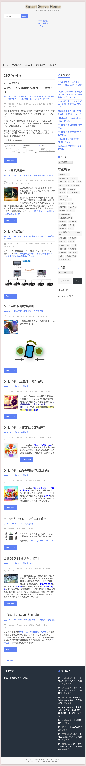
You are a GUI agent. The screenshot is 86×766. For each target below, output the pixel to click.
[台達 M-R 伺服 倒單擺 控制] (11, 575)
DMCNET (22, 529)
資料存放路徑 (64, 245)
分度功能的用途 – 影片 (42, 445)
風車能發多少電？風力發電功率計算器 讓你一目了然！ (69, 710)
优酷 (36, 410)
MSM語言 (39, 104)
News (31, 563)
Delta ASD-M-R (23, 104)
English (43, 25)
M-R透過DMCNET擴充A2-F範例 (25, 519)
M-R (34, 104)
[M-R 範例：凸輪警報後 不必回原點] (11, 487)
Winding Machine (34, 181)
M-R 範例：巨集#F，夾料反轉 (23, 381)
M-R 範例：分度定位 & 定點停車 (25, 427)
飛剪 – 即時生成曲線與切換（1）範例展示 (70, 681)
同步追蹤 (63, 228)
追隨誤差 (63, 249)
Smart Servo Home (43, 6)
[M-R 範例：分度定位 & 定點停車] (11, 444)
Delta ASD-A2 (64, 175)
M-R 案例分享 (9, 99)
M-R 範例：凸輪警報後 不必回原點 (26, 470)
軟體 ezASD (46, 99)
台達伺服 (28, 65)
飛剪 (61, 256)
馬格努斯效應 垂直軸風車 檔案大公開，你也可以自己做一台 (70, 104)
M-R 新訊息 (28, 175)
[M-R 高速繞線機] (11, 188)
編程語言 (63, 241)
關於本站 (52, 65)
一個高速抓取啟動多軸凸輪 (21, 615)
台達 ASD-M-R (46, 584)
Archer (8, 386)
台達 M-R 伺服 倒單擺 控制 (21, 558)
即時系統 (41, 568)
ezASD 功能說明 (48, 96)
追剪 (30, 391)
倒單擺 (36, 568)
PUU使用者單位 (74, 193)
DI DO (75, 178)
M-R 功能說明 (29, 236)
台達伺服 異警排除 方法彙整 (16, 678)
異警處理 (31, 480)
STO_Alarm (64, 196)
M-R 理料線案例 (14, 231)
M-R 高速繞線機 (14, 171)
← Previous (8, 660)
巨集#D (47, 496)
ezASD (30, 104)
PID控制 (31, 568)
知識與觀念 (16, 65)
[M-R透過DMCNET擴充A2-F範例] (11, 533)
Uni (7, 524)
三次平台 (42, 181)
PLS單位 (72, 189)
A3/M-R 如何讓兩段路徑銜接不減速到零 (28, 90)
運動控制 (8, 183)
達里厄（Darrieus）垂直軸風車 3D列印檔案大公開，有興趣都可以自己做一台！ (70, 95)
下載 (71, 203)
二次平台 (45, 104)
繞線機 (72, 241)
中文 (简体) (43, 23)
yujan (8, 96)
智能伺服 (27, 99)
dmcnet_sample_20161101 (43, 541)
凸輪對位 (31, 244)
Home (5, 65)
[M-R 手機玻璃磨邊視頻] (11, 321)
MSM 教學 (19, 99)
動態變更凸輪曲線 (66, 218)
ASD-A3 (30, 96)
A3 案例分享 (21, 96)
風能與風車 (40, 65)
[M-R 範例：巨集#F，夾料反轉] (11, 396)
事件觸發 (63, 207)
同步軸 (72, 225)
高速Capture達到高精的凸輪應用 (33, 632)
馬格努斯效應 (71, 256)
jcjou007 (66, 707)
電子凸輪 (14, 183)
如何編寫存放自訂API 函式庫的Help (69, 233)
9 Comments (10, 246)
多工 (71, 228)
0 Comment (14, 106)
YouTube (28, 410)
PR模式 (62, 193)
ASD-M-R (37, 96)
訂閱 (78, 281)
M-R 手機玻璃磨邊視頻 (19, 306)
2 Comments (47, 391)
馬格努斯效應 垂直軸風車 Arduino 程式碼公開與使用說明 (70, 85)
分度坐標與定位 (33, 437)
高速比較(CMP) (65, 259)
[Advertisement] (43, 46)
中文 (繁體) (43, 21)
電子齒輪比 (73, 252)
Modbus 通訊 (64, 185)
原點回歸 (73, 221)
